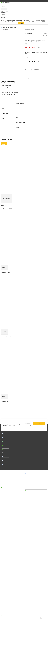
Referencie (3, 608)
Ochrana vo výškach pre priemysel (8, 592)
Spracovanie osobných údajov (31, 606)
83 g (17, 117)
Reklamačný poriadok (29, 603)
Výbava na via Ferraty (29, 594)
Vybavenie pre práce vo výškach (32, 587)
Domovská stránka (28, 27)
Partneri (2, 606)
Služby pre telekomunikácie (7, 587)
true (17, 108)
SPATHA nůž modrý (6, 337)
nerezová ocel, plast (20, 122)
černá (17, 127)
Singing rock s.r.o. (20, 103)
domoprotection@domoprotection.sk (32, 487)
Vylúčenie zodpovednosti (30, 610)
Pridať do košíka (34, 61)
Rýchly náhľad (2, 192)
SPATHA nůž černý (5, 272)
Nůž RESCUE (4, 205)
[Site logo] (6, 3)
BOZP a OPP (4, 601)
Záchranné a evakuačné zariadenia (32, 589)
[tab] (19, 78)
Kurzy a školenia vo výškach (7, 599)
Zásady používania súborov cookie (32, 608)
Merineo (20, 612)
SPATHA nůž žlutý (5, 401)
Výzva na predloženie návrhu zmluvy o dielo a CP (12, 610)
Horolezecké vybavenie (30, 592)
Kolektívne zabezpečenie (6, 596)
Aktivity (2, 603)
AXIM (24, 612)
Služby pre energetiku (6, 589)
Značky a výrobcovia (29, 596)
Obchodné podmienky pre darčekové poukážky (35, 601)
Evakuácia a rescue (5, 594)
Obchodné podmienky (29, 599)
